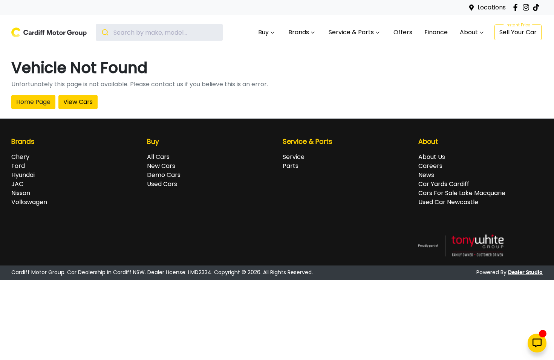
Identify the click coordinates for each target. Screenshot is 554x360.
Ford (18, 166)
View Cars (78, 102)
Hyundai (23, 175)
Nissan (20, 193)
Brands (298, 32)
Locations (491, 7)
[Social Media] (538, 7)
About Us (431, 157)
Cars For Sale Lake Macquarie (461, 193)
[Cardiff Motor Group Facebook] (517, 7)
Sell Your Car (518, 32)
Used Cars (162, 184)
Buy (263, 32)
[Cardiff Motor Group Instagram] (527, 7)
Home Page (33, 102)
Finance (436, 32)
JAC (17, 184)
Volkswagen (29, 202)
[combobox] (159, 32)
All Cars (158, 157)
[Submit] (104, 32)
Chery (20, 157)
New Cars (161, 166)
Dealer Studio (525, 272)
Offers (402, 32)
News (426, 175)
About (469, 32)
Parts (290, 166)
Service (294, 157)
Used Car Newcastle (448, 202)
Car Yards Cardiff (443, 184)
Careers (430, 166)
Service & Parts (351, 32)
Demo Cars (164, 175)
